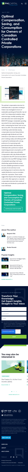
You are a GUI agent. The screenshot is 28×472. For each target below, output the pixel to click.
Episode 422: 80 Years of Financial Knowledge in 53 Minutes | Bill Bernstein (16, 266)
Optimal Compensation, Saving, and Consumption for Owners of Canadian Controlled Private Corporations (13, 75)
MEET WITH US (6, 437)
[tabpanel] (13, 373)
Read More (4, 384)
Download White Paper (13, 209)
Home (2, 70)
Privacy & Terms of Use (6, 460)
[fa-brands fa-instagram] (16, 457)
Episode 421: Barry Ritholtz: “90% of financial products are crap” (17, 274)
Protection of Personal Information (8, 462)
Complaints (20, 462)
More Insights (6, 279)
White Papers (11, 70)
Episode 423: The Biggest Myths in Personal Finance (17, 259)
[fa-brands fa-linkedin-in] (13, 457)
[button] (26, 4)
